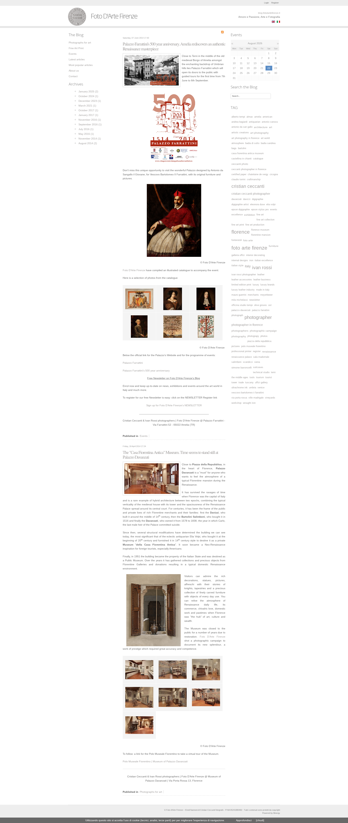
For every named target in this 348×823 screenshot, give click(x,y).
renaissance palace (241, 357)
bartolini (242, 148)
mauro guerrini (238, 295)
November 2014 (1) (89, 138)
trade (241, 382)
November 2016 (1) (89, 119)
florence (240, 232)
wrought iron (249, 403)
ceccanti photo (239, 163)
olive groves (260, 305)
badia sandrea (268, 143)
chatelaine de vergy (258, 174)
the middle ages (239, 377)
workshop (236, 403)
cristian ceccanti (247, 186)
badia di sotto (252, 143)
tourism (260, 377)
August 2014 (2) (87, 143)
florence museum (260, 230)
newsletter (254, 300)
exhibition (249, 214)
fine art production (254, 224)
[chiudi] (260, 820)
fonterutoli (236, 240)
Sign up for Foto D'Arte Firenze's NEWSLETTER (174, 405)
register (257, 351)
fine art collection (265, 219)
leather (260, 274)
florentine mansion (260, 235)
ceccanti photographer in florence (248, 169)
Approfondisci (244, 820)
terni (273, 372)
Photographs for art (151, 791)
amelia (257, 117)
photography (238, 336)
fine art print (237, 224)
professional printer (241, 351)
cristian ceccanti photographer (250, 193)
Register (275, 3)
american (267, 117)
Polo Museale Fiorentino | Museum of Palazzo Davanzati (155, 761)
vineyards (270, 397)
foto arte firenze (249, 248)
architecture (261, 127)
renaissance (269, 351)
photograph (237, 315)
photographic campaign (263, 330)
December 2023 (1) (89, 100)
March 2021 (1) (87, 105)
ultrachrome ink (239, 387)
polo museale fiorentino (253, 346)
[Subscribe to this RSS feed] (222, 32)
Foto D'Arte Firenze (134, 270)
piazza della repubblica (259, 341)
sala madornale (261, 357)
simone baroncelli (241, 367)
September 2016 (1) (90, 124)
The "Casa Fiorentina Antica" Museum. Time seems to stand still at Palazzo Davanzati (170, 454)
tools (252, 377)
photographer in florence (247, 324)
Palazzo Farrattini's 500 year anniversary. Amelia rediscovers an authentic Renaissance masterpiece (174, 46)
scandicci (248, 362)
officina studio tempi (242, 305)
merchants (253, 295)
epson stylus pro (260, 209)
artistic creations (240, 132)
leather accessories (241, 279)
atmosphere (237, 143)
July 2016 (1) (86, 129)
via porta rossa (239, 397)
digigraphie (257, 199)
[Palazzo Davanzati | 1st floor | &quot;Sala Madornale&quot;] (151, 478)
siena (257, 362)
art (270, 127)
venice (261, 387)
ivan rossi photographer (243, 274)
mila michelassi (239, 300)
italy (248, 266)
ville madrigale (256, 397)
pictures (235, 346)
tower (234, 382)
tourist (268, 377)
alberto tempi (238, 117)
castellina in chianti (241, 158)
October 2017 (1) (88, 110)
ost (270, 305)
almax (249, 117)
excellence (237, 214)
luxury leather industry (243, 290)
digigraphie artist (240, 204)
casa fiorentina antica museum (247, 153)
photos (264, 336)
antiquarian (254, 122)
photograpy (253, 336)
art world (265, 138)
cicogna (274, 174)
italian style (237, 265)
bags (234, 148)
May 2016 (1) (86, 133)
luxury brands (267, 284)
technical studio (261, 372)
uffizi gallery (261, 382)
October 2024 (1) (88, 96)
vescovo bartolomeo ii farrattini (247, 392)
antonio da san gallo (241, 127)
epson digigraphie (240, 209)
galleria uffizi (238, 255)
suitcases (258, 367)
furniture (273, 246)
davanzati (236, 199)
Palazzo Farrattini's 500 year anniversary (146, 370)
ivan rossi (262, 267)
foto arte (248, 240)
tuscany (249, 382)
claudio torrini (238, 179)
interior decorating (255, 255)
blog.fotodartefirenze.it (269, 13)
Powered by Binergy (271, 813)
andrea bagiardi (239, 122)
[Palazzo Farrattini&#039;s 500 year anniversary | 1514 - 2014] (151, 69)
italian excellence (264, 260)
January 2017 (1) (88, 115)
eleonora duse (257, 204)
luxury (256, 284)
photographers (239, 330)
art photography (259, 132)
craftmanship (253, 179)
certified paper (238, 174)
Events (144, 436)
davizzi (246, 199)
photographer (258, 317)
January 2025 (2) (88, 91)
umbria (252, 387)
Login (266, 3)
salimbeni (236, 362)
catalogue (258, 158)
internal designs (239, 260)
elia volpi (271, 204)
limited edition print (241, 284)
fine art (260, 214)
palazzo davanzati (240, 310)
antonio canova (270, 122)
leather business (262, 279)
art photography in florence (245, 138)
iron (251, 260)
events (273, 209)
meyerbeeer (266, 295)
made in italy (263, 290)
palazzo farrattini (260, 310)
